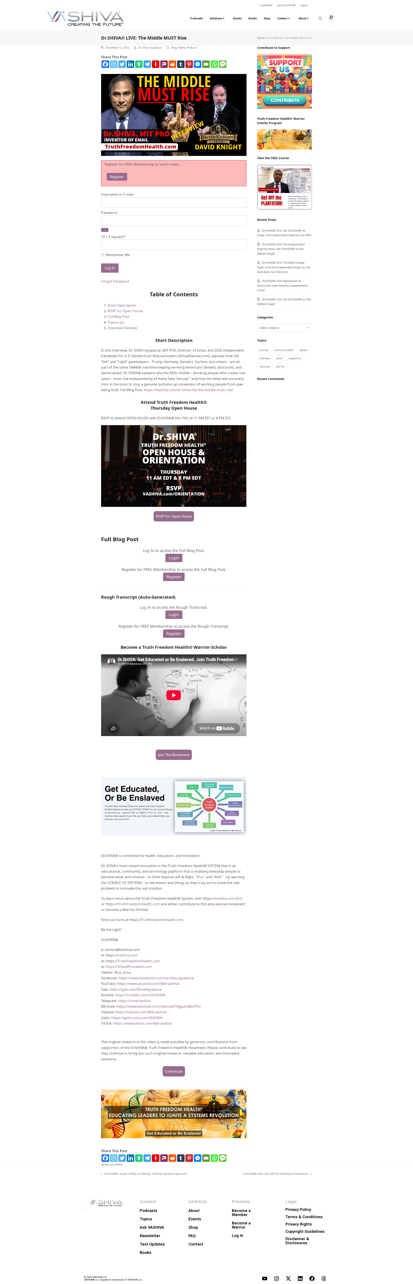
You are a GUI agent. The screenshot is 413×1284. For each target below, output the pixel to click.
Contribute (174, 1071)
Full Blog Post (118, 316)
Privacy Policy (298, 1209)
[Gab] (139, 64)
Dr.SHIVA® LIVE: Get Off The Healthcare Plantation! (275, 1174)
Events (237, 18)
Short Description (122, 305)
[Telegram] (147, 64)
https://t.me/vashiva (134, 1000)
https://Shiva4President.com (129, 966)
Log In (237, 1235)
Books (252, 18)
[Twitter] (122, 64)
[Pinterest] (189, 64)
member (264, 358)
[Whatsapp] (214, 64)
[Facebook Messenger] (197, 64)
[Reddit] (172, 64)
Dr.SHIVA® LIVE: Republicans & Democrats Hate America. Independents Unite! (282, 285)
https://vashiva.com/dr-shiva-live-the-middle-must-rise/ (188, 390)
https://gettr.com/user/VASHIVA (137, 1017)
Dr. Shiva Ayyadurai (150, 47)
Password (109, 212)
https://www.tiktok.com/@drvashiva (142, 1023)
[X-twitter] (288, 1278)
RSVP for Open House (125, 311)
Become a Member (241, 1212)
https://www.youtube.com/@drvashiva (148, 983)
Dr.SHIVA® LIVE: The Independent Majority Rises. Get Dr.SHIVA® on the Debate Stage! (281, 248)
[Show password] (104, 230)
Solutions (216, 18)
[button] (320, 18)
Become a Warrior (241, 1225)
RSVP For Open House (174, 516)
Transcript (116, 322)
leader (303, 350)
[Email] (206, 64)
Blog (174, 47)
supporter (294, 358)
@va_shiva (122, 972)
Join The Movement (174, 754)
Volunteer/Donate (122, 328)
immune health (284, 350)
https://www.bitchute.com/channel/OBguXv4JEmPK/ (158, 1006)
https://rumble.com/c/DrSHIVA (140, 995)
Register (117, 176)
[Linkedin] (130, 64)
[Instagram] (113, 64)
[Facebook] (105, 64)
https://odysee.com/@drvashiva (141, 1012)
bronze (263, 350)
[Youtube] (264, 1278)
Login (174, 557)
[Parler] (164, 64)
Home (260, 38)
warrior (280, 366)
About (302, 18)
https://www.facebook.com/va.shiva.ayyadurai (156, 978)
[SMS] (223, 64)
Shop (267, 18)
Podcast (192, 47)
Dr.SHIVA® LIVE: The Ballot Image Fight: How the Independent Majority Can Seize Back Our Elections (283, 267)
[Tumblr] (181, 64)
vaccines (264, 366)
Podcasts (196, 18)
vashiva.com (128, 955)
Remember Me (117, 254)
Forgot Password (115, 281)
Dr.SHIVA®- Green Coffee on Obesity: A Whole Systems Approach (144, 1174)
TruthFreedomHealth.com (139, 904)
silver (279, 358)
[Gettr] (155, 64)
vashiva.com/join (228, 898)
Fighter (182, 47)
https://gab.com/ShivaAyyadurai (135, 989)
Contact (282, 18)
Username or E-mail (117, 194)
